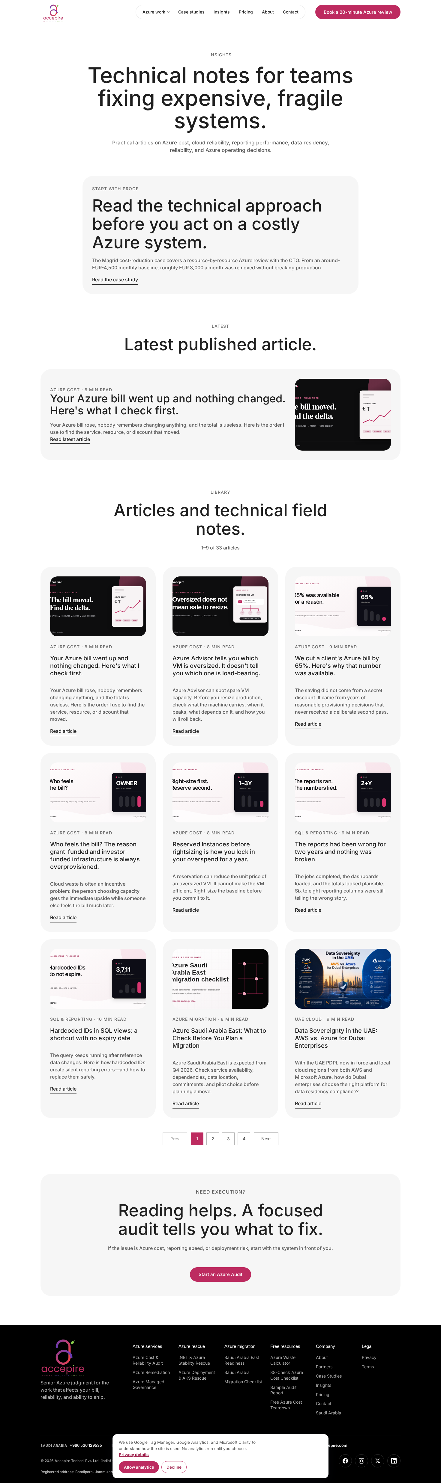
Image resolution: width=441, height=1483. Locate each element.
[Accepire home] (70, 12)
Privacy (369, 1357)
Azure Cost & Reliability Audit (148, 1360)
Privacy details (134, 1454)
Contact (290, 11)
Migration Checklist (243, 1381)
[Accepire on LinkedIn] (393, 1460)
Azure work (153, 11)
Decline (174, 1467)
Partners (324, 1366)
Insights (222, 11)
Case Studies (329, 1375)
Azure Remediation (151, 1372)
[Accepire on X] (377, 1460)
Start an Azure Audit (220, 1274)
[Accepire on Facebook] (345, 1460)
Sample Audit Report (283, 1390)
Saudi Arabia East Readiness (241, 1360)
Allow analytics (139, 1467)
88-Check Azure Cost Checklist (286, 1375)
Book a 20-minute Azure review (358, 12)
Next (266, 1138)
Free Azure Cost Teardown (286, 1404)
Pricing (246, 11)
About (268, 11)
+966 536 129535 (71, 1445)
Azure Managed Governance (148, 1384)
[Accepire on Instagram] (361, 1460)
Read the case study (115, 280)
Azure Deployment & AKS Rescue (196, 1375)
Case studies (191, 11)
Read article (63, 731)
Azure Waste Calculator (283, 1360)
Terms (368, 1366)
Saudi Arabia (237, 1372)
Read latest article (70, 439)
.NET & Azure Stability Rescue (194, 1360)
